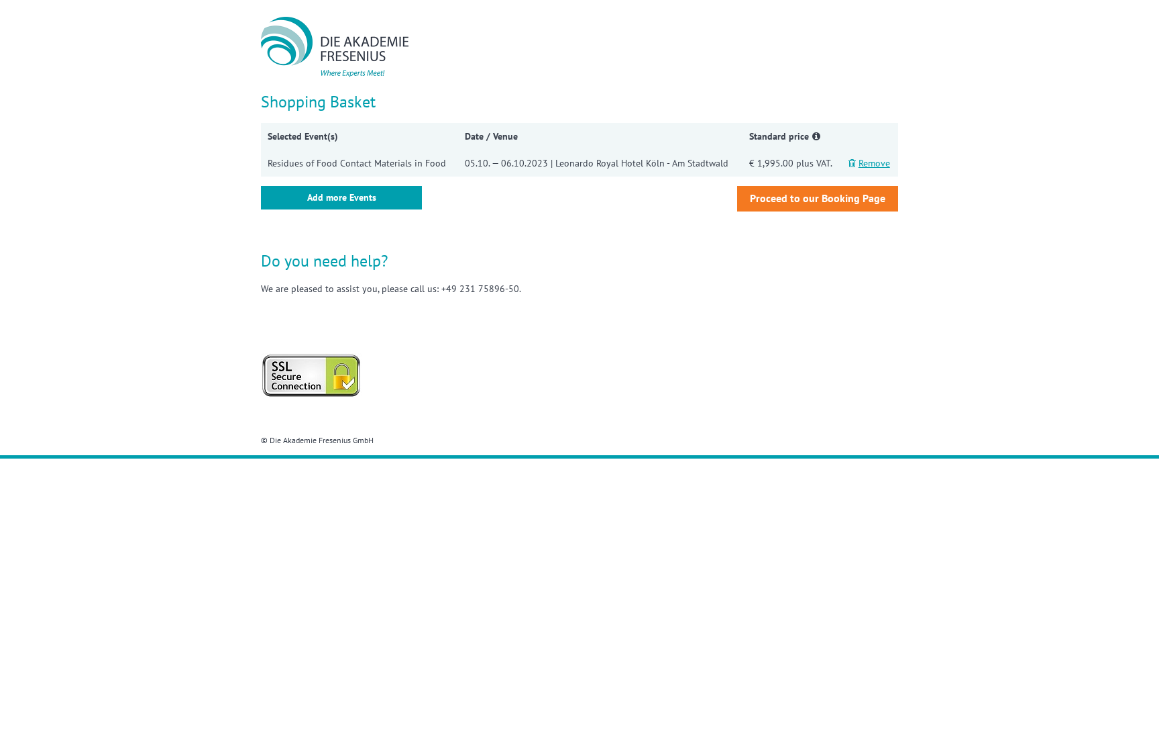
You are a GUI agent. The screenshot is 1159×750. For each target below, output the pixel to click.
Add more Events (341, 197)
